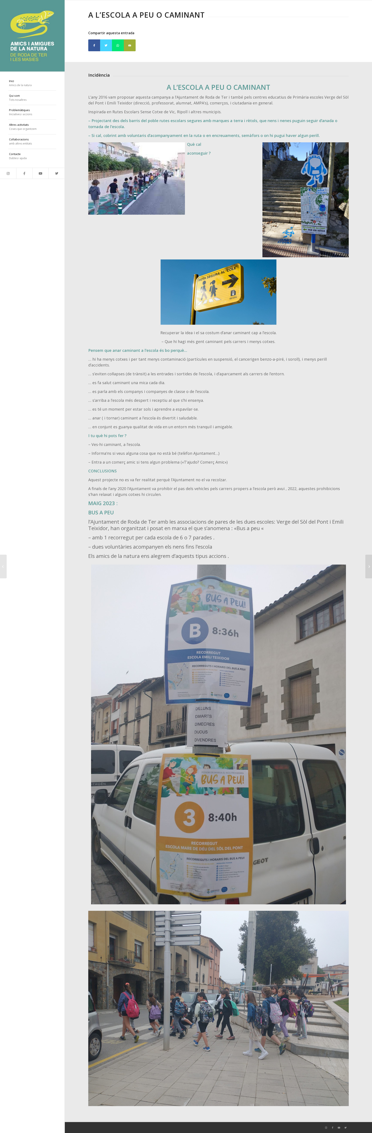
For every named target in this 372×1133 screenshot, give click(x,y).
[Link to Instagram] (8, 173)
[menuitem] (32, 83)
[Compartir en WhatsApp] (118, 45)
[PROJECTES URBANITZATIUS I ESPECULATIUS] (368, 566)
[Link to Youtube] (40, 173)
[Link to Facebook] (24, 173)
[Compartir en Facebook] (94, 45)
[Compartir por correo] (130, 45)
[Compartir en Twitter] (106, 45)
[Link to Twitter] (56, 173)
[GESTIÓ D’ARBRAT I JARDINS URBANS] (3, 566)
